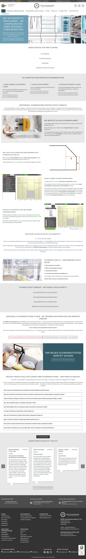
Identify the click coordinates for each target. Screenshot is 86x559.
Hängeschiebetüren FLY (45, 517)
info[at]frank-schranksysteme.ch (71, 529)
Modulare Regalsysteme (26, 515)
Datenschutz (23, 534)
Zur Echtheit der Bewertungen (8, 538)
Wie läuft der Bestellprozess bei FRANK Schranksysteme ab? (23, 415)
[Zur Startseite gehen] (44, 5)
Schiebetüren (44, 514)
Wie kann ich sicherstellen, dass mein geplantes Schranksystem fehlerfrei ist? (29, 427)
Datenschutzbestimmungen (33, 267)
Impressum (23, 531)
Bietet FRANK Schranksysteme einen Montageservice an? (22, 419)
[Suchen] (75, 5)
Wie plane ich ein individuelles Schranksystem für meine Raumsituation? (26, 390)
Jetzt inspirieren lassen (10, 96)
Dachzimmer (4, 519)
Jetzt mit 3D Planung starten (39, 92)
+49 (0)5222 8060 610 (11, 501)
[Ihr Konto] (79, 5)
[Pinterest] (48, 552)
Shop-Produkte (25, 514)
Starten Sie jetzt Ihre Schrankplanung (63, 359)
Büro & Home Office (6, 517)
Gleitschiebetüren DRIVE (46, 515)
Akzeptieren (22, 272)
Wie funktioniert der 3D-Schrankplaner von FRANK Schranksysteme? (26, 407)
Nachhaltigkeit (4, 534)
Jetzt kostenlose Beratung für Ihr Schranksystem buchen (25, 337)
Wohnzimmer (4, 525)
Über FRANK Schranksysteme (6, 530)
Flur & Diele (4, 521)
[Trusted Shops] (63, 552)
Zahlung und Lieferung (6, 540)
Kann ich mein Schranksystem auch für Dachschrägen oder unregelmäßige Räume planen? (33, 398)
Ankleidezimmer (5, 515)
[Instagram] (51, 552)
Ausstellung (4, 532)
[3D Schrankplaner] (3, 11)
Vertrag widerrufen (24, 542)
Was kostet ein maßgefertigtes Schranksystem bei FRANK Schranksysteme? (28, 423)
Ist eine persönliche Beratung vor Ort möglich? (19, 411)
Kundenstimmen (5, 536)
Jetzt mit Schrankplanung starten (13, 39)
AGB (21, 532)
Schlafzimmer (4, 523)
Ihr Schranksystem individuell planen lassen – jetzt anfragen (60, 337)
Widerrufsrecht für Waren (26, 536)
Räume (3, 514)
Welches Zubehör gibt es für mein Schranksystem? (20, 402)
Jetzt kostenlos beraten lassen (68, 93)
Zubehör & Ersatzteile (25, 519)
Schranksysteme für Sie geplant (28, 517)
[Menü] (84, 546)
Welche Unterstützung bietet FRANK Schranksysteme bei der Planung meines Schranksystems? (34, 394)
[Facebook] (45, 552)
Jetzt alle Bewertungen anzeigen (43, 487)
